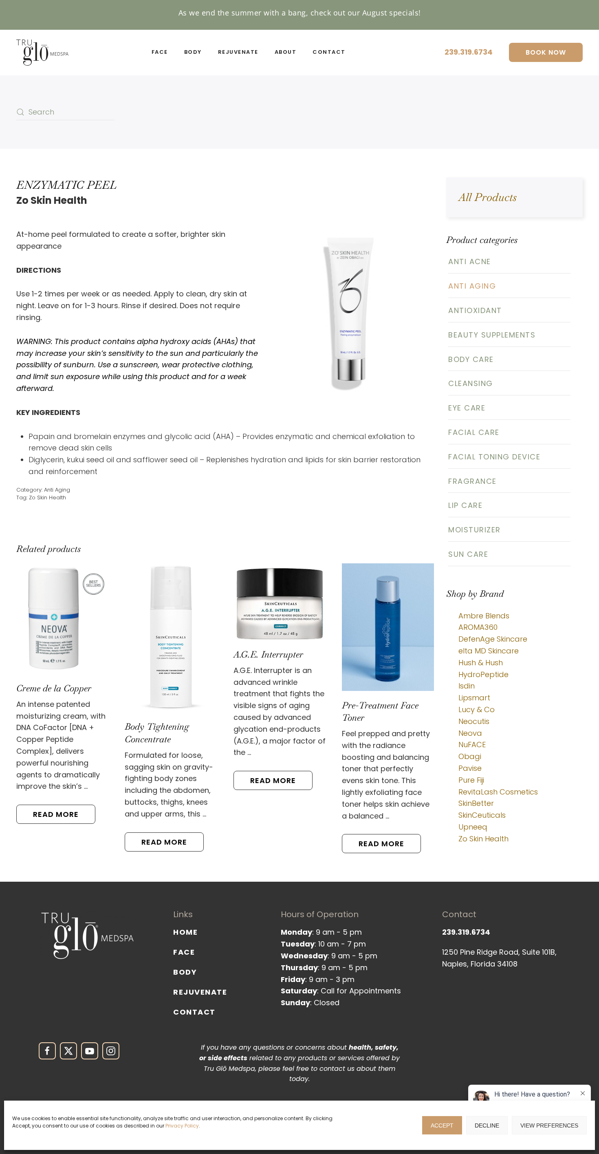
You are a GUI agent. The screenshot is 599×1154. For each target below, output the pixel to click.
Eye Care (466, 408)
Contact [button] (329, 52)
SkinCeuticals (482, 815)
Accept (442, 1125)
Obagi (469, 756)
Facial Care (474, 432)
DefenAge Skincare (492, 639)
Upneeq (472, 827)
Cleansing (470, 383)
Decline (487, 1125)
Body (185, 972)
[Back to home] (42, 52)
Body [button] (193, 52)
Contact (194, 1012)
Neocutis (473, 721)
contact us (337, 1068)
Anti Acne (469, 261)
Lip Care (465, 505)
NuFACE (472, 744)
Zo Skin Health (47, 497)
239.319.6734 (469, 52)
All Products (487, 197)
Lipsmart (474, 698)
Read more (56, 814)
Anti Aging (57, 490)
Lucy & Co (476, 709)
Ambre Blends (483, 616)
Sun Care (468, 554)
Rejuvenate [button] (238, 52)
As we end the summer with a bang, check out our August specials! (299, 13)
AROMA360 (478, 627)
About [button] (286, 52)
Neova (470, 733)
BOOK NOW (546, 52)
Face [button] (160, 52)
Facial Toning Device (494, 457)
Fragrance (472, 481)
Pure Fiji (471, 780)
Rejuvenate (200, 992)
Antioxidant (475, 310)
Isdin (466, 686)
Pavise (470, 768)
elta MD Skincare (488, 651)
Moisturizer (474, 530)
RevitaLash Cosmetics (498, 792)
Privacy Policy (182, 1125)
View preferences (549, 1125)
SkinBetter (476, 803)
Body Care (471, 359)
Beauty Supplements (491, 335)
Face (184, 952)
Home (185, 932)
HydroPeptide (483, 674)
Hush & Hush (480, 663)
